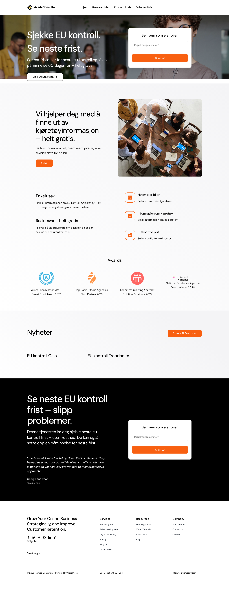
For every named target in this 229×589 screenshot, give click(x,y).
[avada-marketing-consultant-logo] (42, 5)
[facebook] (28, 537)
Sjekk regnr (33, 553)
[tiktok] (55, 537)
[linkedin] (49, 537)
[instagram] (39, 537)
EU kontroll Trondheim (108, 356)
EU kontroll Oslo (42, 356)
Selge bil (32, 541)
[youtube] (44, 537)
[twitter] (33, 537)
